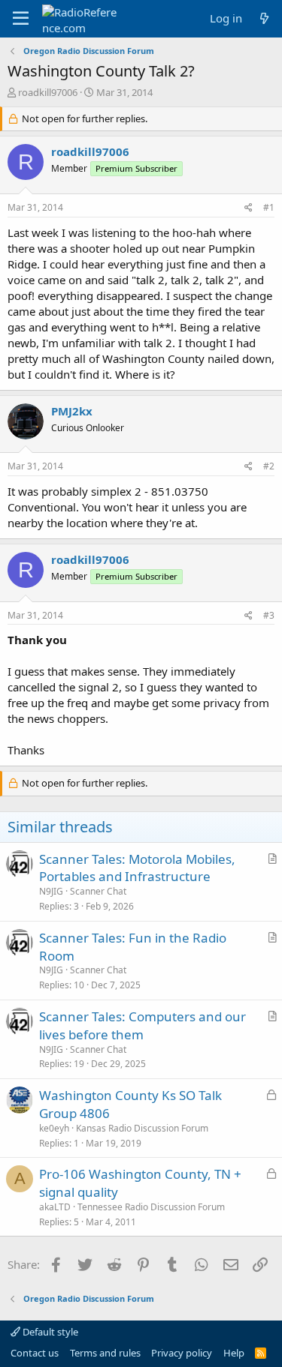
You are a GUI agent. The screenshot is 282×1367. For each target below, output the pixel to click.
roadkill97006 (47, 92)
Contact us (35, 1353)
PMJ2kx (71, 410)
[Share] (248, 208)
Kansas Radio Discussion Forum (142, 1128)
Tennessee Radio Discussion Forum (151, 1207)
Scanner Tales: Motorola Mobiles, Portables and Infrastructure (137, 868)
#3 (268, 615)
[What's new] (264, 18)
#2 (268, 466)
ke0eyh (54, 1128)
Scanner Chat (98, 891)
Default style (49, 1332)
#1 (268, 207)
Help (233, 1353)
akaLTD (55, 1207)
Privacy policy (181, 1353)
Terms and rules (105, 1353)
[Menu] (20, 18)
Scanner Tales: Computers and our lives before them (142, 1025)
